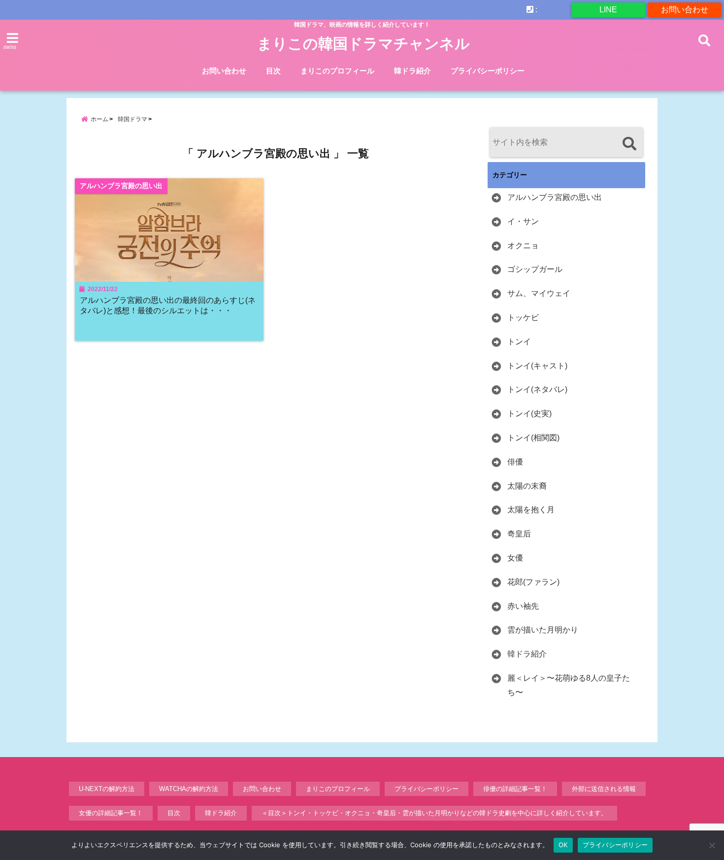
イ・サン (523, 221)
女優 (515, 558)
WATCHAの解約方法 (188, 789)
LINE (608, 9)
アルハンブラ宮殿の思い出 (554, 197)
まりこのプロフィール (337, 70)
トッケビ (523, 317)
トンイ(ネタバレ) (537, 389)
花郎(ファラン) (533, 582)
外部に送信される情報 (604, 789)
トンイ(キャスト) (537, 366)
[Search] (629, 143)
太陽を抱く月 (531, 509)
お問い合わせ (684, 9)
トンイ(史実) (529, 413)
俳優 (515, 462)
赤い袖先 (523, 606)
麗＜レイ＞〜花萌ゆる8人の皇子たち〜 (568, 685)
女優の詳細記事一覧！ (111, 813)
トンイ (519, 341)
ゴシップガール (534, 269)
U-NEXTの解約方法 (106, 789)
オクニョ (523, 245)
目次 (273, 70)
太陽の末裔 (527, 486)
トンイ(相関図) (533, 437)
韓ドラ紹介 (412, 70)
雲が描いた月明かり (542, 630)
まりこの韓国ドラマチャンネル (363, 43)
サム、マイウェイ (538, 293)
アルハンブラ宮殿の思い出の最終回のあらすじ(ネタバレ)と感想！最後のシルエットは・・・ (168, 305)
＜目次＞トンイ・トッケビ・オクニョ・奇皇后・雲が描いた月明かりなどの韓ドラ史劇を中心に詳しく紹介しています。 (434, 813)
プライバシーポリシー (488, 70)
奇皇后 (519, 533)
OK (563, 845)
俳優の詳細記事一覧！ (515, 789)
